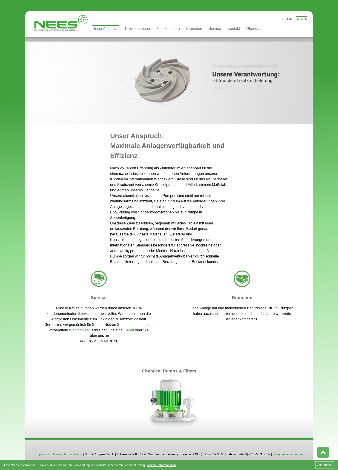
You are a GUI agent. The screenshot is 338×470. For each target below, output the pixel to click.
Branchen (194, 29)
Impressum (43, 454)
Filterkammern (168, 29)
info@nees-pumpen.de (288, 454)
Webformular (79, 330)
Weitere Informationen (161, 465)
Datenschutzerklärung (67, 454)
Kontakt (233, 29)
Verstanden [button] (324, 465)
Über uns (253, 29)
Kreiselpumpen (137, 29)
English (287, 19)
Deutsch (301, 19)
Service (215, 29)
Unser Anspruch (105, 29)
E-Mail (128, 330)
